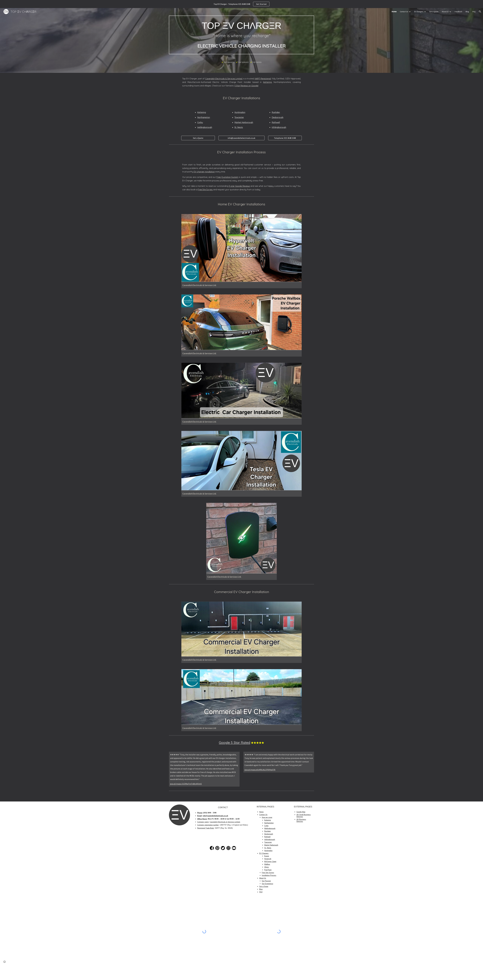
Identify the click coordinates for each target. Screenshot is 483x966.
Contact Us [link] (404, 11)
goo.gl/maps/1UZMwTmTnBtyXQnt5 (186, 783)
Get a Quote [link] (433, 11)
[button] (480, 12)
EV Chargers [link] (418, 11)
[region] (241, 4)
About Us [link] (445, 11)
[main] (241, 35)
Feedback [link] (458, 11)
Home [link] (394, 11)
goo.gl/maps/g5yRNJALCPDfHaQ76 (260, 769)
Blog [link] (467, 11)
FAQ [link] (473, 11)
